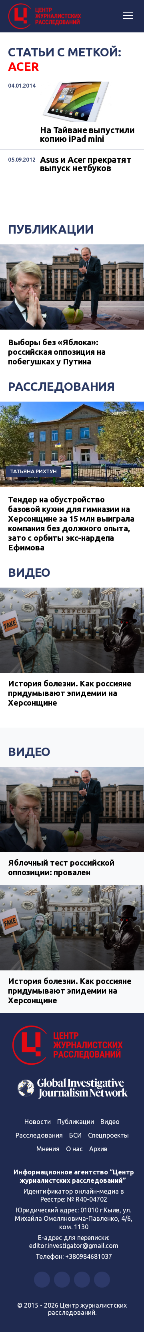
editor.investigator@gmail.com (73, 1245)
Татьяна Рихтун (33, 471)
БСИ (75, 1135)
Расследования (61, 386)
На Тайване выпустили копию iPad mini (87, 134)
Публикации (51, 229)
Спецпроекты (108, 1135)
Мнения (48, 1148)
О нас (74, 1148)
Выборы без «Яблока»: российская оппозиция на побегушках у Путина (57, 352)
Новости (37, 1121)
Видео (29, 572)
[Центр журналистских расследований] (46, 16)
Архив (98, 1148)
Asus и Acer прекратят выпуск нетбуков (85, 164)
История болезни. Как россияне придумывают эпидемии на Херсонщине (70, 693)
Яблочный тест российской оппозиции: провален (61, 867)
